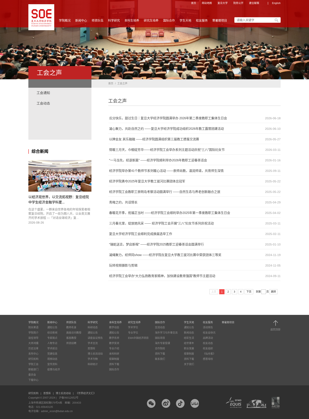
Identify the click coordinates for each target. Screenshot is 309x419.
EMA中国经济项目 (138, 338)
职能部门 (33, 369)
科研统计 (93, 364)
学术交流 (93, 343)
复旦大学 (223, 3)
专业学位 (133, 332)
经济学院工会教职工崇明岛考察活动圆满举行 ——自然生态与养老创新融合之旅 (164, 192)
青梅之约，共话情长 (123, 202)
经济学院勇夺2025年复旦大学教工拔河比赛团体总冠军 (147, 181)
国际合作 (169, 20)
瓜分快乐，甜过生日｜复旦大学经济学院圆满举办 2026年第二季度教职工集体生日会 (168, 118)
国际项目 (160, 338)
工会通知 (43, 93)
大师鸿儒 (33, 343)
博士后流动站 (95, 353)
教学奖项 (114, 343)
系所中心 (33, 353)
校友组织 (208, 348)
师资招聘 (71, 343)
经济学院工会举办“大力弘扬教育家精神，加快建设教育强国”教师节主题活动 (162, 276)
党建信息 (52, 353)
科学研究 (114, 20)
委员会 (32, 374)
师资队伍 (97, 20)
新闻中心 (81, 20)
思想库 (91, 348)
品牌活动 (208, 338)
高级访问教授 (73, 332)
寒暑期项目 (219, 20)
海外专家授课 (162, 343)
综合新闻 (52, 332)
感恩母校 (208, 359)
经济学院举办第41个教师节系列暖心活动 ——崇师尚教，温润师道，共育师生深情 (166, 170)
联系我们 (160, 359)
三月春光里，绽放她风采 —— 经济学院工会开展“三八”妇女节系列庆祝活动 (161, 223)
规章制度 (114, 359)
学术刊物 (93, 359)
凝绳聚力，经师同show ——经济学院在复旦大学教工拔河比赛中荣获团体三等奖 (165, 255)
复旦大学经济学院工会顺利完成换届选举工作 (140, 234)
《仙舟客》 (209, 353)
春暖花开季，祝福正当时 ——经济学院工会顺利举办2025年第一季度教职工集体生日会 (169, 213)
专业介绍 (114, 348)
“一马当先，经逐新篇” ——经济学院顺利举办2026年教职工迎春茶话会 (158, 160)
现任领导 (33, 338)
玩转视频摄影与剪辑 (123, 265)
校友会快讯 (209, 332)
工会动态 (43, 103)
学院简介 (33, 332)
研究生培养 (151, 20)
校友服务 (202, 20)
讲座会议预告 (95, 338)
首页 (193, 3)
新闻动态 (189, 332)
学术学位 (133, 327)
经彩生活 (189, 338)
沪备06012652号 (68, 397)
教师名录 (71, 327)
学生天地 (185, 20)
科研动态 (93, 327)
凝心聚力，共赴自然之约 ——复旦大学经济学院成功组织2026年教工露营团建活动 (166, 128)
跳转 (273, 291)
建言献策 (254, 3)
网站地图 (207, 3)
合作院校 (160, 348)
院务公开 (238, 3)
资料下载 (114, 364)
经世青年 (189, 343)
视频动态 (52, 359)
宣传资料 (52, 364)
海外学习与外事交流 (166, 332)
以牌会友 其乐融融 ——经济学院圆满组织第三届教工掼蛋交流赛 (154, 139)
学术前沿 (52, 348)
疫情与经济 (53, 369)
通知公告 (52, 327)
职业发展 (189, 348)
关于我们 (189, 364)
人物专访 (52, 343)
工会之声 (122, 83)
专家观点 (52, 338)
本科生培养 (131, 20)
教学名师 (114, 338)
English (276, 3)
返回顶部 (275, 329)
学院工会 (33, 364)
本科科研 (114, 353)
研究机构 (33, 359)
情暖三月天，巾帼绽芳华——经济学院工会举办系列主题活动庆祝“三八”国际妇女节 (167, 149)
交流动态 (160, 327)
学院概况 (65, 20)
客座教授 (71, 338)
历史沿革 (33, 348)
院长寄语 (33, 327)
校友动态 (208, 343)
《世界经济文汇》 (86, 393)
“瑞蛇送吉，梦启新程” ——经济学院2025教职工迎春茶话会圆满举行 (156, 244)
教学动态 (114, 327)
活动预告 (208, 327)
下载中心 (33, 380)
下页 (248, 291)
